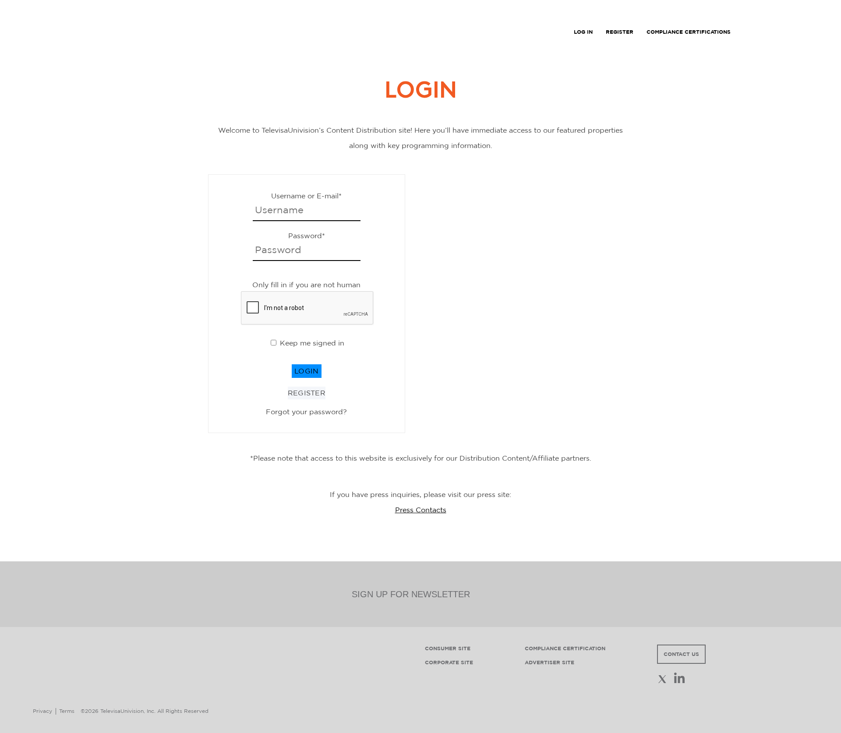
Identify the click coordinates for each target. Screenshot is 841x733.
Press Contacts (420, 510)
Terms (66, 711)
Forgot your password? (306, 412)
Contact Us (681, 654)
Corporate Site (449, 662)
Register (306, 393)
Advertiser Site (549, 662)
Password (306, 236)
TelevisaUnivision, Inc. (127, 711)
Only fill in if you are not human (306, 285)
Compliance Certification (565, 648)
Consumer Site (447, 648)
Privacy (42, 711)
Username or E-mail (306, 196)
